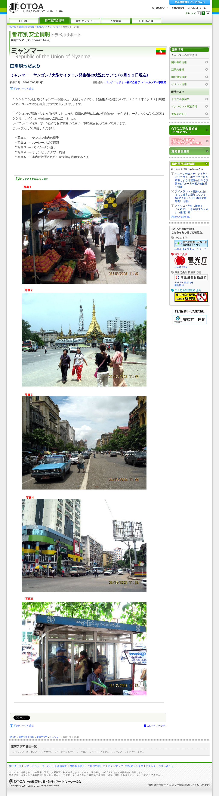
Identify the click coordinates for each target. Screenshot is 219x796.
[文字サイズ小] (199, 13)
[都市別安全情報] (55, 20)
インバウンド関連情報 (184, 106)
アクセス (151, 766)
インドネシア (17, 751)
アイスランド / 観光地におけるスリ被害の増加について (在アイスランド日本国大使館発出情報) (191, 196)
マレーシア (116, 751)
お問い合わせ (166, 766)
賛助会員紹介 (77, 766)
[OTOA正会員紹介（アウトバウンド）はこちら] (189, 130)
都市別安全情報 (26, 26)
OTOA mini (203, 784)
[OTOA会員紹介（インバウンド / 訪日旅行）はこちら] (189, 141)
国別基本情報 (179, 62)
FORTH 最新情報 (184, 282)
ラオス (141, 751)
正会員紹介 (60, 766)
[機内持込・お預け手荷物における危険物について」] (191, 301)
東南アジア (42, 26)
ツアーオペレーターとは (38, 766)
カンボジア (31, 751)
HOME (12, 26)
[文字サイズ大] (208, 13)
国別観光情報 (179, 77)
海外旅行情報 (156, 784)
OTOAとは (15, 766)
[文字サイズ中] (203, 13)
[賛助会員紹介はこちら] (189, 151)
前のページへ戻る (24, 88)
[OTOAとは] (146, 20)
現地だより (177, 91)
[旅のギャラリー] (85, 20)
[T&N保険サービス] (190, 313)
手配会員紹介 (179, 113)
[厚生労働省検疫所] (191, 279)
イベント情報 (179, 84)
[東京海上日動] (190, 323)
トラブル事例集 (180, 99)
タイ (57, 751)
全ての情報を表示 (182, 217)
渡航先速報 (177, 69)
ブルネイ (94, 751)
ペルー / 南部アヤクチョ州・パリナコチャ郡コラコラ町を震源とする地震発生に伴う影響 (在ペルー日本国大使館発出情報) (191, 180)
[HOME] (24, 20)
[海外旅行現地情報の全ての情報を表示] (189, 164)
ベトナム (105, 751)
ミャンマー (55, 26)
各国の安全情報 (175, 784)
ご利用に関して (96, 766)
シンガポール (45, 751)
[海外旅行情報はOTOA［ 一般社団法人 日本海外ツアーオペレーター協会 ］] (35, 10)
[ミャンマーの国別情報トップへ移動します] (189, 49)
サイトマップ (115, 766)
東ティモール (67, 751)
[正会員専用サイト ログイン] (189, 2)
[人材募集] (116, 20)
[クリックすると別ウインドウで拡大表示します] (89, 439)
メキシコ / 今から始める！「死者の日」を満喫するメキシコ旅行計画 (191, 209)
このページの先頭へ (156, 725)
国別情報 (179, 285)
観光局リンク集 (134, 766)
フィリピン (82, 751)
